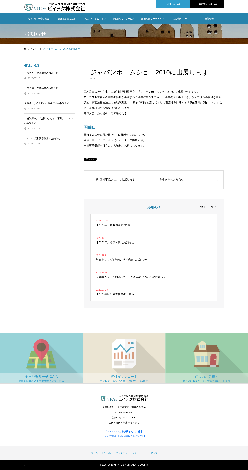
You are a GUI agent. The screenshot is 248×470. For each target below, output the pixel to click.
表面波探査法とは (67, 18)
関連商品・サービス (124, 18)
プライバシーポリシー (127, 453)
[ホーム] (25, 49)
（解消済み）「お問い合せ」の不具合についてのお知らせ (49, 121)
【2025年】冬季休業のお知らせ (41, 88)
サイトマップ (150, 453)
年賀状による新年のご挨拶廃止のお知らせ (46, 103)
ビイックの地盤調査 (38, 18)
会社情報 (209, 18)
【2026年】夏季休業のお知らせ (41, 73)
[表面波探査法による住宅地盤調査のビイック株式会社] (54, 7)
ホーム (94, 453)
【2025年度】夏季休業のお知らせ (42, 138)
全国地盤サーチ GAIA (152, 18)
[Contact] (24, 465)
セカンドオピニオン (95, 18)
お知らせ (106, 453)
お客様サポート (181, 18)
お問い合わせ (173, 4)
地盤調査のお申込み (206, 4)
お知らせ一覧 (206, 207)
